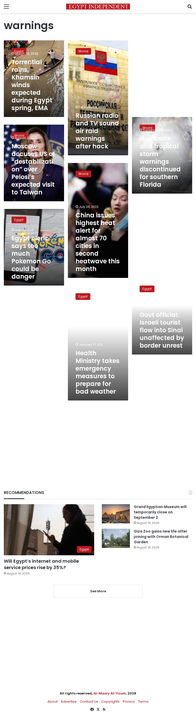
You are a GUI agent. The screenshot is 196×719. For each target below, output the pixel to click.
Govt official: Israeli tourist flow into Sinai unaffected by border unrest (162, 330)
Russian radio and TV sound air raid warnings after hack (97, 130)
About (52, 701)
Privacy (129, 701)
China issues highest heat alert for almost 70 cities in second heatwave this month (98, 242)
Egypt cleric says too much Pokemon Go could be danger (31, 257)
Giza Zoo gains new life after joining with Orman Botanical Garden (161, 537)
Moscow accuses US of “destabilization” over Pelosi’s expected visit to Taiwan (33, 169)
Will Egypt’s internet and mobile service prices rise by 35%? (41, 564)
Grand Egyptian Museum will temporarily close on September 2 (160, 512)
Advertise (69, 701)
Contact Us (89, 701)
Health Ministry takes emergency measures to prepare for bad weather (97, 372)
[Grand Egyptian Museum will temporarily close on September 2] (116, 513)
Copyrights (110, 701)
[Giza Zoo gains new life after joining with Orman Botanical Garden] (116, 538)
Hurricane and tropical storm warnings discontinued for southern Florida (160, 161)
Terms (143, 701)
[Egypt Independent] (98, 6)
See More (98, 591)
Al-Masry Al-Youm (109, 693)
